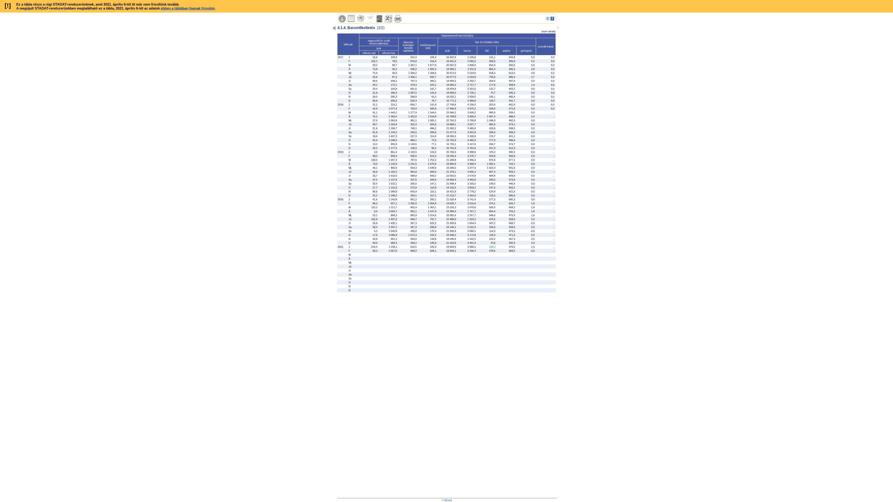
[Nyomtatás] (398, 19)
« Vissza (447, 500)
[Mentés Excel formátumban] (388, 19)
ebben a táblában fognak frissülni (188, 8)
